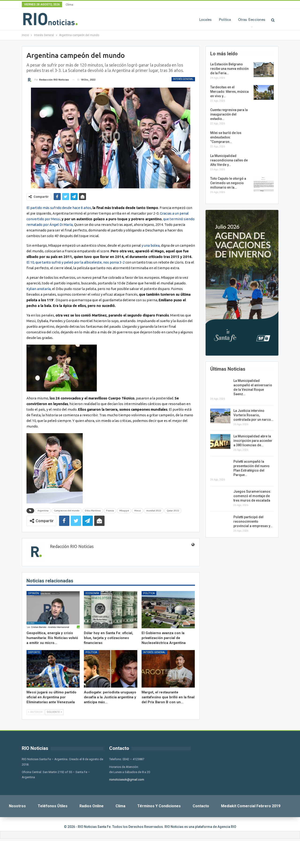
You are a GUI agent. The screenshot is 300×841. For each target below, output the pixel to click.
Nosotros (17, 806)
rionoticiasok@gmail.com (126, 779)
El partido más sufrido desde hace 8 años (58, 208)
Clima (120, 806)
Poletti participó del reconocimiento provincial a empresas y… (252, 521)
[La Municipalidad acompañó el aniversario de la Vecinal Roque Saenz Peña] (220, 386)
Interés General (183, 79)
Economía (92, 593)
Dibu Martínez (93, 510)
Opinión (33, 593)
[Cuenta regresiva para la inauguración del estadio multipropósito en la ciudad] (264, 115)
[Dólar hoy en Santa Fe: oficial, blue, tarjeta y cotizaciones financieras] (110, 609)
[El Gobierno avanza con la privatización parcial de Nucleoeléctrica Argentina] (168, 609)
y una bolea (151, 245)
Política (225, 19)
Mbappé (124, 510)
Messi (137, 510)
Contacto (201, 806)
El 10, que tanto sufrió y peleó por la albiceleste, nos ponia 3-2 (75, 262)
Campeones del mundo (66, 510)
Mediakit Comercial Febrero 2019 (250, 806)
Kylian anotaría (38, 289)
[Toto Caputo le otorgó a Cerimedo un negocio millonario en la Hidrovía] (264, 183)
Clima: (70, 4)
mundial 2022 (153, 510)
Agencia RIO (227, 827)
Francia (110, 510)
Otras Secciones (252, 19)
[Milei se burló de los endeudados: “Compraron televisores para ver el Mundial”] (264, 138)
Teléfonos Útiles (53, 806)
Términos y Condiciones (159, 806)
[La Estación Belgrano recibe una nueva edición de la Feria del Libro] (264, 69)
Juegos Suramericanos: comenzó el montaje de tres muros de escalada (252, 496)
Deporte (34, 652)
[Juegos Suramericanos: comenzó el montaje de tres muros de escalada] (220, 496)
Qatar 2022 (173, 510)
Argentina (43, 510)
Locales (205, 19)
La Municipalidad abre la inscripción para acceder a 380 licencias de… (252, 440)
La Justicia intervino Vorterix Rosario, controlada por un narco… (253, 415)
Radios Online (91, 806)
